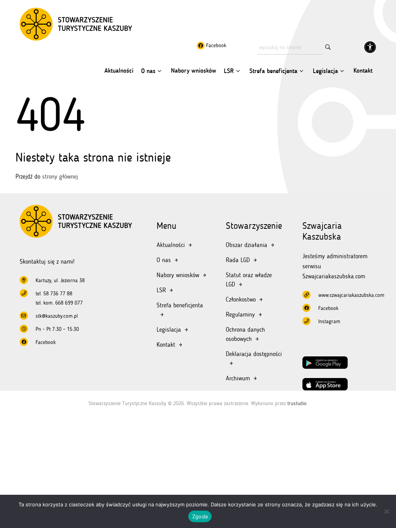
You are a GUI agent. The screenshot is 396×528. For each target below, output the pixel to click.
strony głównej (60, 176)
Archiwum (238, 378)
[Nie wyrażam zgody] (386, 511)
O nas (148, 71)
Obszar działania (246, 245)
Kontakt (362, 70)
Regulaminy (240, 314)
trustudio (297, 403)
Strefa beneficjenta (273, 71)
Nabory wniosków (193, 70)
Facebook (215, 45)
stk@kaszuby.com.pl (57, 316)
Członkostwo (241, 299)
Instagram (329, 321)
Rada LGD (238, 260)
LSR (229, 71)
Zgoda (200, 516)
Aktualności (118, 70)
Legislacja (325, 71)
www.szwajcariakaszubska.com (351, 295)
